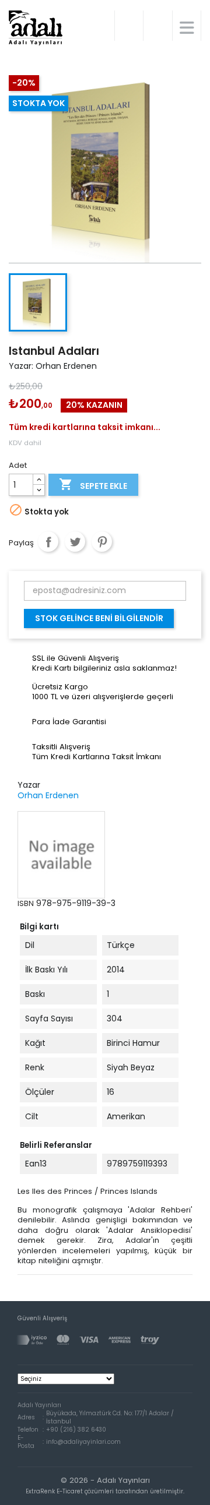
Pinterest (102, 541)
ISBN (26, 903)
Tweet (75, 541)
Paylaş (48, 541)
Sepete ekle (93, 484)
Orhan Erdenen (48, 795)
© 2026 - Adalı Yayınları (105, 1485)
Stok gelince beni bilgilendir (99, 618)
